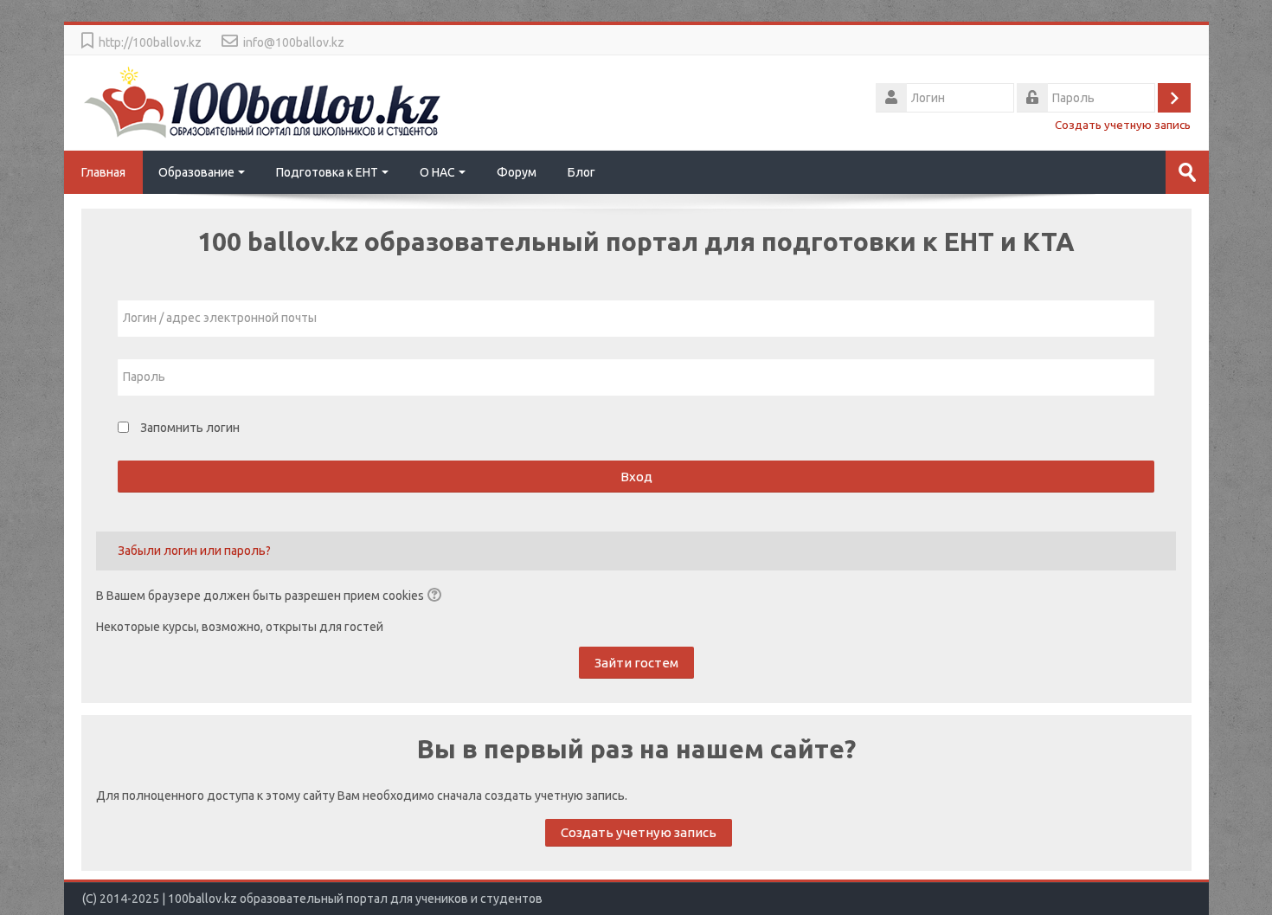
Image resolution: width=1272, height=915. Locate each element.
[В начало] (263, 101)
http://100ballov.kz (150, 42)
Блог (581, 172)
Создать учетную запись (1123, 125)
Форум (516, 172)
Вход (636, 476)
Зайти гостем (636, 662)
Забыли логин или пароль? (194, 550)
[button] (437, 596)
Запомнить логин (190, 428)
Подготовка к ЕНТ (327, 172)
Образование (196, 172)
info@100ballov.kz (293, 42)
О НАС (437, 172)
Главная (103, 172)
